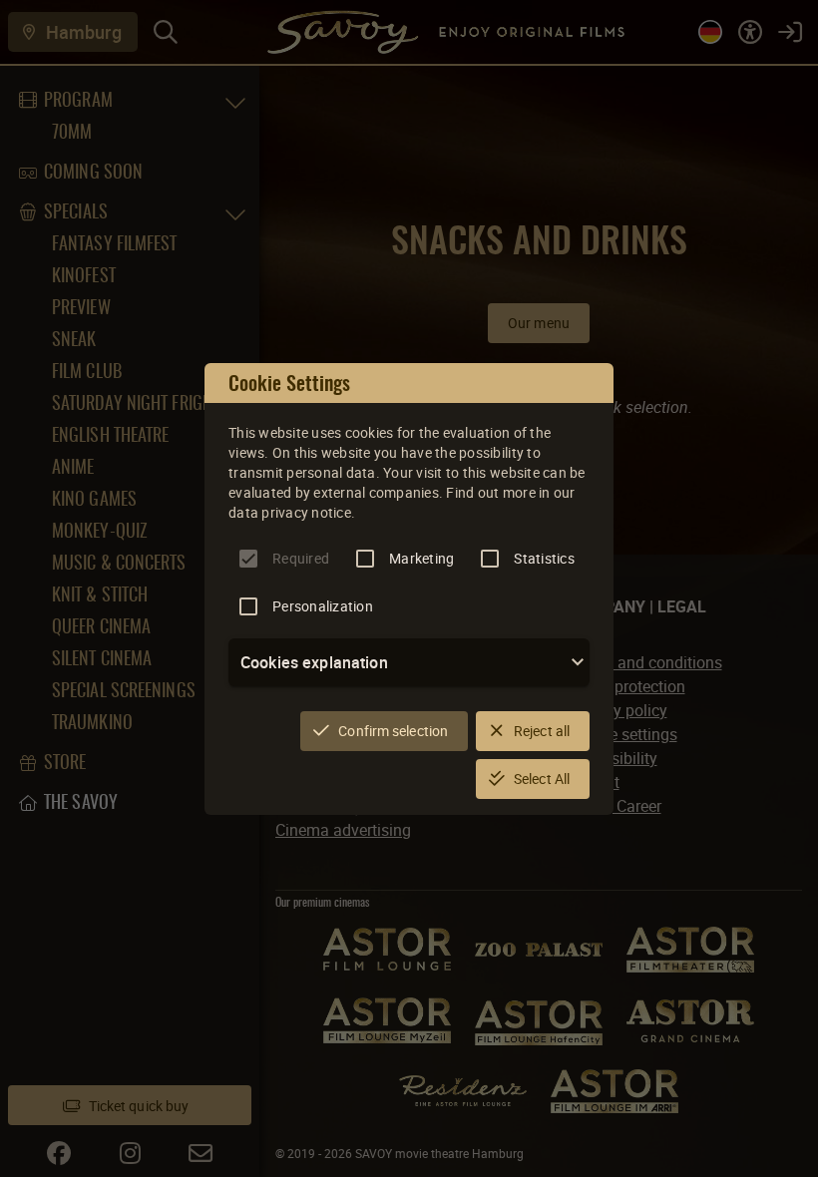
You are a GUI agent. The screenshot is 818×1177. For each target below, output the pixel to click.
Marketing (421, 558)
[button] (409, 662)
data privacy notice (289, 512)
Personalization (322, 605)
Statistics (544, 558)
